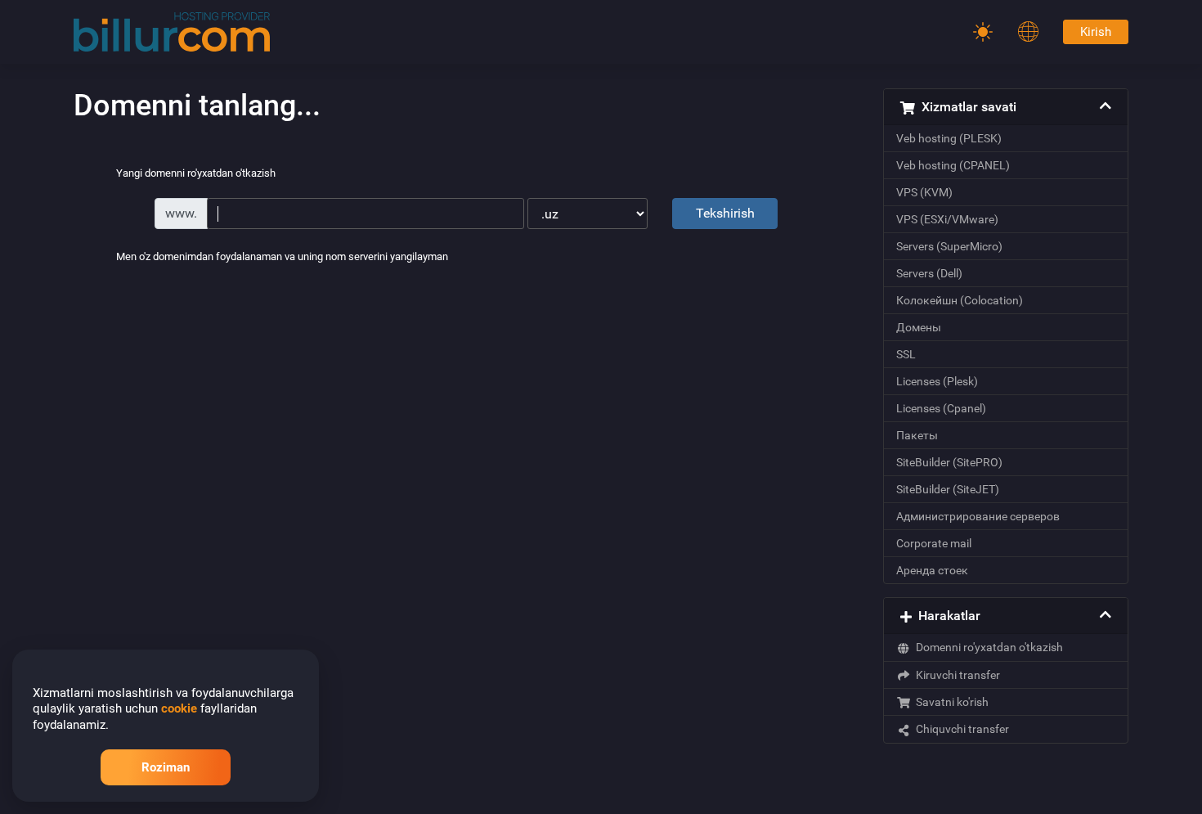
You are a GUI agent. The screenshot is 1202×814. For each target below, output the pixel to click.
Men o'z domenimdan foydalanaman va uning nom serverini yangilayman (282, 257)
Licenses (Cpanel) (941, 408)
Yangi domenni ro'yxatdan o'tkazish (196, 174)
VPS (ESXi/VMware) (947, 219)
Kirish (1095, 32)
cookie (179, 708)
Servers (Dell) (929, 273)
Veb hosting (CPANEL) (953, 165)
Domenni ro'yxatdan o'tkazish (987, 647)
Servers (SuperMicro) (949, 246)
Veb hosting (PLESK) (949, 138)
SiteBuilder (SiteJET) (947, 489)
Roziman (165, 767)
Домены (918, 327)
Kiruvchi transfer (955, 674)
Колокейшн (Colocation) (959, 300)
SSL (906, 354)
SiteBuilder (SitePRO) (949, 462)
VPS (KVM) (924, 192)
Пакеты (917, 435)
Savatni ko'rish (950, 701)
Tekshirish (725, 213)
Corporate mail (933, 543)
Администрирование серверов (978, 516)
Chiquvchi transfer (960, 728)
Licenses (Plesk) (937, 381)
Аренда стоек (932, 570)
